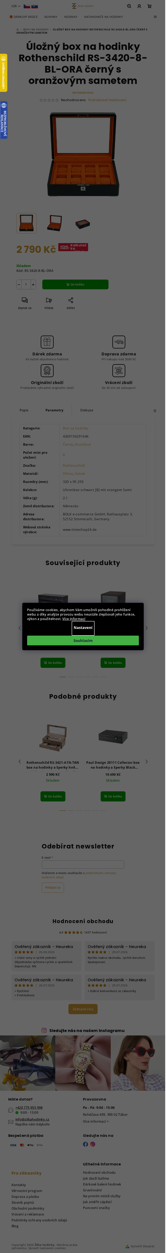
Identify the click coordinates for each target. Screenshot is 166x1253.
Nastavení (83, 627)
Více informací (73, 619)
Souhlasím (83, 640)
